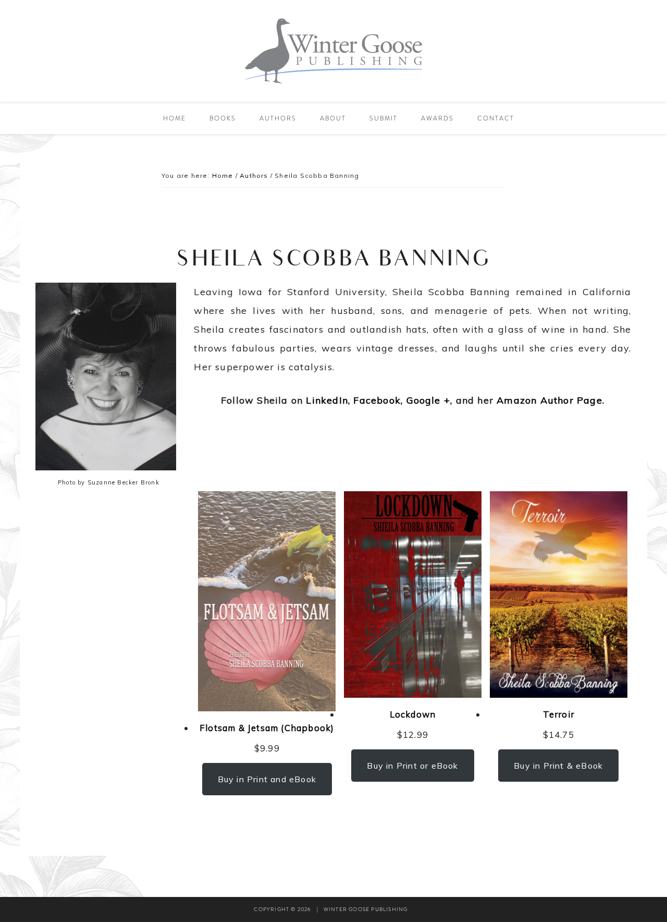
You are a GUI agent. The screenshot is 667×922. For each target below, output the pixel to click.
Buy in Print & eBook (558, 765)
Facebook (375, 400)
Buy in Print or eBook (412, 765)
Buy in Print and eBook (267, 779)
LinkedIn (327, 400)
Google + (428, 400)
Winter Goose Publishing (333, 50)
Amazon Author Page (549, 400)
